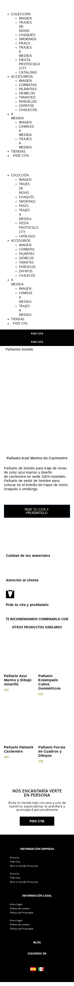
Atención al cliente (22, 580)
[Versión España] (33, 969)
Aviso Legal (16, 904)
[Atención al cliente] (10, 569)
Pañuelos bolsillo (19, 349)
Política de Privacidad (21, 912)
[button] (8, 5)
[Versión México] (41, 969)
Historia (14, 857)
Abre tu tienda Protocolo (24, 866)
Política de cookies (20, 908)
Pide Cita (15, 861)
